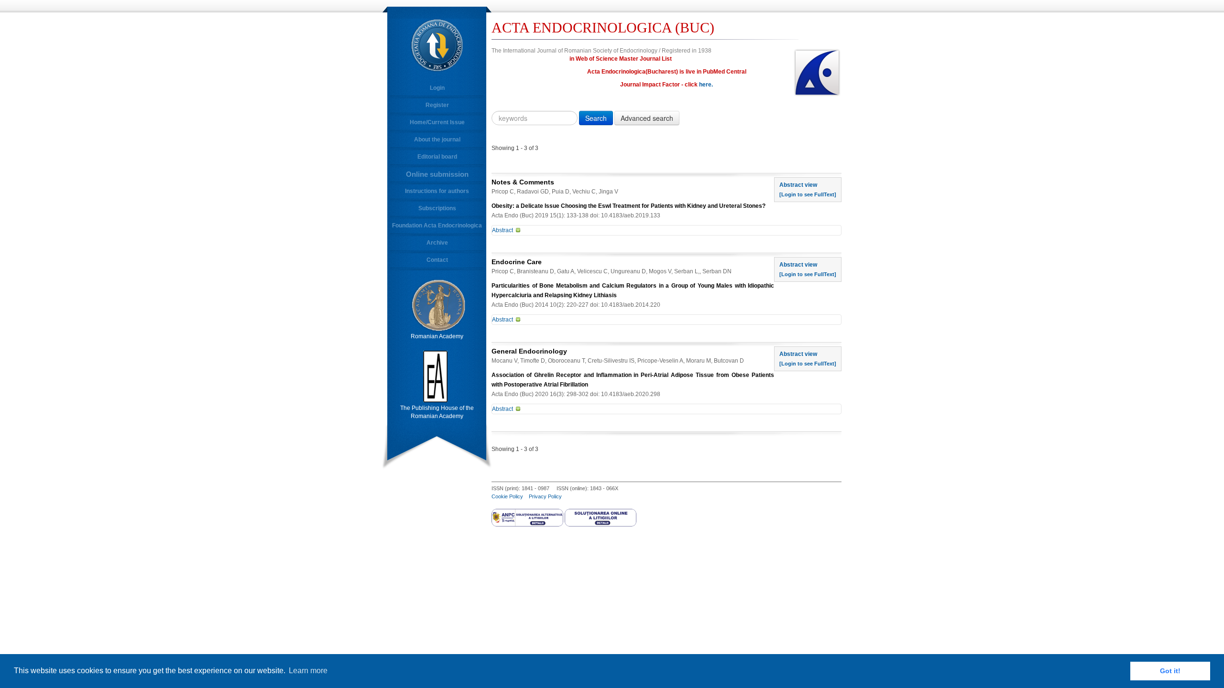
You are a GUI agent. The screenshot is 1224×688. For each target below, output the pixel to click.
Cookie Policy (507, 496)
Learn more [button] (308, 670)
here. (706, 84)
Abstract (502, 230)
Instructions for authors (437, 191)
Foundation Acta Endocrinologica (437, 225)
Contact (437, 260)
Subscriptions (437, 208)
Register (437, 105)
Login (437, 88)
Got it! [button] (1170, 671)
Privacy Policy (545, 496)
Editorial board (437, 156)
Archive (437, 242)
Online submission (437, 174)
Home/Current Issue (437, 122)
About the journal (437, 139)
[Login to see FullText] (807, 194)
